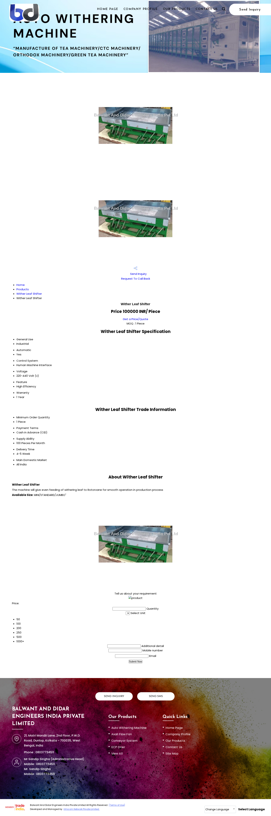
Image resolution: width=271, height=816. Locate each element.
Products (22, 289)
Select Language (251, 809)
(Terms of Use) (117, 805)
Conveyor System (124, 741)
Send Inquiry (250, 9)
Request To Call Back (135, 279)
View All (117, 753)
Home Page (107, 9)
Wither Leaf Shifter (29, 294)
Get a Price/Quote (135, 319)
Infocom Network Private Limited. (82, 809)
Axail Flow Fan (121, 734)
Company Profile (141, 9)
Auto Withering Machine (129, 728)
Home (20, 285)
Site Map (172, 753)
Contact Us (207, 9)
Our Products (176, 9)
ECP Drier (118, 747)
